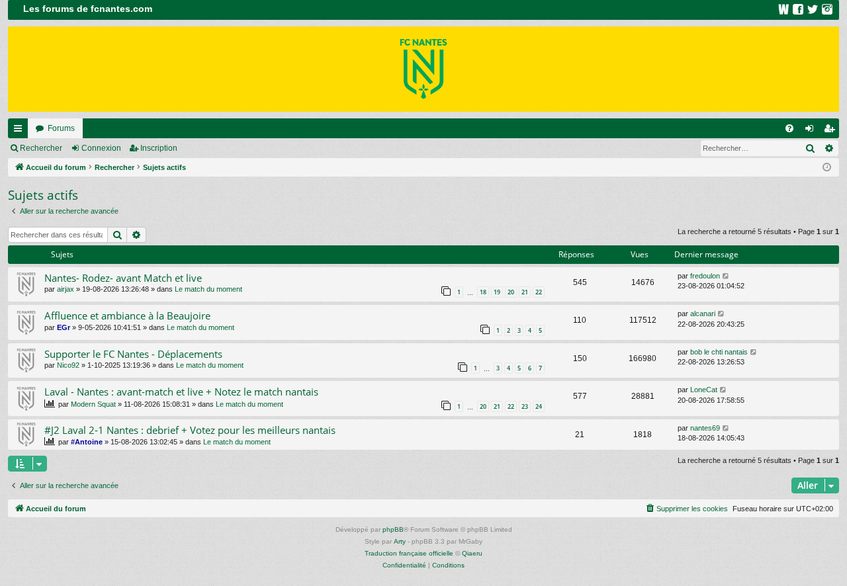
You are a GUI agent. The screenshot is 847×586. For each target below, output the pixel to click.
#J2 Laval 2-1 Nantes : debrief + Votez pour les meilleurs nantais (189, 430)
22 (538, 292)
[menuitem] (789, 128)
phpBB (393, 529)
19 (497, 292)
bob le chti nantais (719, 352)
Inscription (158, 148)
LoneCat (703, 390)
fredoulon (705, 276)
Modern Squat (93, 404)
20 (511, 292)
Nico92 (68, 365)
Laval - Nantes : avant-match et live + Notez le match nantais (181, 391)
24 (538, 406)
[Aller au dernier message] (726, 276)
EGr (63, 327)
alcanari (702, 313)
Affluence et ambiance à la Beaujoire (127, 315)
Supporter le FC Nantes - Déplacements (133, 353)
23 (524, 406)
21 (524, 292)
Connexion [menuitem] (812, 131)
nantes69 (705, 428)
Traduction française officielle (409, 553)
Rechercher (41, 148)
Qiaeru (472, 553)
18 (483, 292)
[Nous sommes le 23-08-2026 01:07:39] (827, 167)
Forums (61, 128)
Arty (400, 541)
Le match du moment (208, 289)
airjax (65, 289)
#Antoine (87, 442)
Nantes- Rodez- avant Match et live (123, 277)
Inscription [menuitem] (832, 131)
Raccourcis (20, 131)
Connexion (101, 148)
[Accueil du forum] (423, 69)
